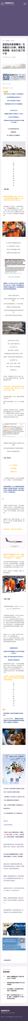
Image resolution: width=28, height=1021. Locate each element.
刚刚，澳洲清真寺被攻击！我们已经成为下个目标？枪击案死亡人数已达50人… (14, 900)
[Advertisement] (14, 22)
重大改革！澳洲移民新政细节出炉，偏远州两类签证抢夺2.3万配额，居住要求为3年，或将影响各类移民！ (14, 866)
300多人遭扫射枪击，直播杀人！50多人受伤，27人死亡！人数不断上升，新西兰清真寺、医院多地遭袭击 (14, 834)
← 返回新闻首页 (6, 960)
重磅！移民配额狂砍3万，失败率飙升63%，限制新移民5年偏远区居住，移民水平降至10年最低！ (14, 878)
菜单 (25, 4)
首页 (3, 40)
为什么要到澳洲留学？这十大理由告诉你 (13, 813)
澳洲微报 (7, 40)
